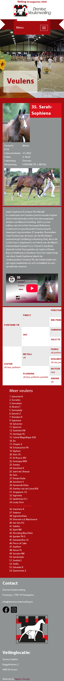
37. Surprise (15, 512)
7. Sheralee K (15, 417)
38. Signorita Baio (18, 516)
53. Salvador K (16, 567)
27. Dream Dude (17, 478)
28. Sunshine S (16, 482)
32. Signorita (15, 495)
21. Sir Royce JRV (17, 458)
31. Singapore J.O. (18, 492)
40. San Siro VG (16, 523)
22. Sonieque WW (18, 461)
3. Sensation (15, 403)
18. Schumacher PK (19, 448)
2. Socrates (14, 400)
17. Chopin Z (15, 444)
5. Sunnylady (15, 410)
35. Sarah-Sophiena (20, 506)
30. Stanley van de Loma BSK (23, 489)
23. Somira (14, 465)
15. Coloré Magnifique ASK (22, 437)
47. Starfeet (15, 547)
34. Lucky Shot (16, 502)
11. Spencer (15, 427)
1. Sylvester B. (16, 396)
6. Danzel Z (15, 414)
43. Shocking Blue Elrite (21, 533)
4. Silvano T (14, 407)
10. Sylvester (15, 424)
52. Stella (13, 564)
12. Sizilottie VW (17, 430)
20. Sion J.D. (15, 454)
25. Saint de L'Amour (19, 471)
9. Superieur (15, 420)
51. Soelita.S (15, 560)
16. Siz (12, 441)
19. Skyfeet (14, 451)
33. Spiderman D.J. (18, 499)
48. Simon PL (15, 550)
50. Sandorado (16, 557)
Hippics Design (22, 679)
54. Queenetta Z (17, 571)
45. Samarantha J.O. (19, 540)
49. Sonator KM (16, 553)
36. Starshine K (16, 509)
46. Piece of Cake (18, 543)
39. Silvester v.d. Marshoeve (23, 519)
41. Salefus (14, 526)
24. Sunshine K (16, 468)
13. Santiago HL (17, 434)
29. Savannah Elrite (19, 485)
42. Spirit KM (15, 530)
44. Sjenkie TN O (17, 536)
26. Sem (13, 475)
